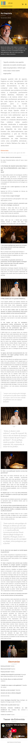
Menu (25, 4)
